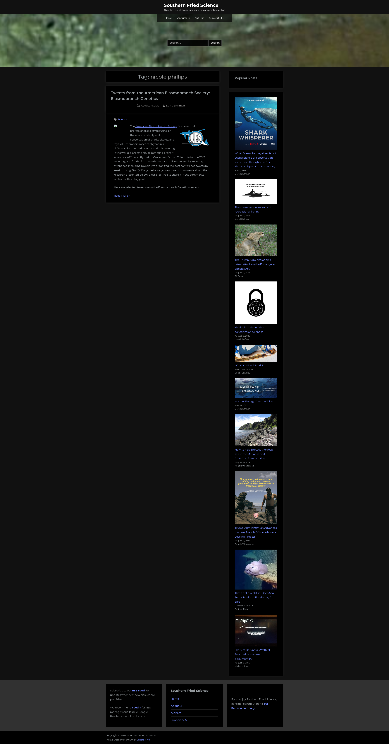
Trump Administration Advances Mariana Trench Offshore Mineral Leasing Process (256, 532)
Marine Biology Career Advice (254, 401)
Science (122, 119)
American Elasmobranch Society (156, 126)
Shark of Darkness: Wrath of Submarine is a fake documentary (252, 654)
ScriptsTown (143, 740)
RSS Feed (138, 690)
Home (168, 18)
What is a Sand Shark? (249, 365)
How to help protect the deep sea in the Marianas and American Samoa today (254, 454)
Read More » (122, 196)
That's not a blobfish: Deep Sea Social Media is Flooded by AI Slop (254, 597)
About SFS (183, 18)
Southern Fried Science (191, 5)
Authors (199, 18)
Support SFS (216, 18)
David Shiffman (175, 105)
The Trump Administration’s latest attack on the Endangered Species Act (255, 264)
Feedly (136, 707)
